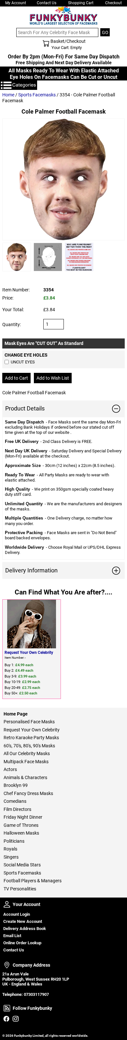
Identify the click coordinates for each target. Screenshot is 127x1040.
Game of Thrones (21, 825)
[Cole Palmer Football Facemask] (63, 179)
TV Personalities (20, 888)
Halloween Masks (21, 833)
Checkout (113, 3)
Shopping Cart (80, 3)
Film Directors (17, 809)
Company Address (6, 965)
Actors (10, 769)
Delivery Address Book (24, 928)
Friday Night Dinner (23, 817)
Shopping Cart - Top (45, 43)
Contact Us (46, 3)
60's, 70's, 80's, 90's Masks (29, 745)
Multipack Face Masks (26, 761)
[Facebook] (6, 1019)
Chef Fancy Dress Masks (28, 793)
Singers (11, 857)
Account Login (16, 914)
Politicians (14, 841)
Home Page (16, 713)
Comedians (15, 801)
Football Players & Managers (33, 880)
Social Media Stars (22, 864)
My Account (15, 3)
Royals (10, 848)
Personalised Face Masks (29, 721)
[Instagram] (15, 1019)
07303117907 (36, 994)
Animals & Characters (25, 777)
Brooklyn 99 (16, 785)
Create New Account (22, 921)
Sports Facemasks (37, 94)
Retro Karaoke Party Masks (31, 737)
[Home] (63, 15)
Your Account (6, 904)
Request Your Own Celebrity (29, 652)
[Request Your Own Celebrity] (32, 624)
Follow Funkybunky (6, 1008)
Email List (12, 935)
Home (8, 94)
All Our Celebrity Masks (27, 753)
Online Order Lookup (22, 942)
